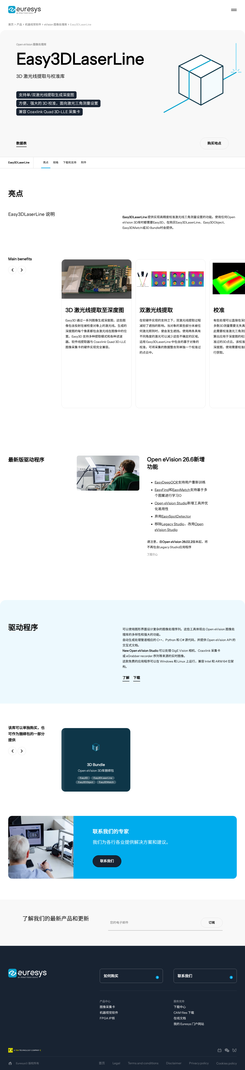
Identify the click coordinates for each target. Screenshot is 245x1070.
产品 (19, 24)
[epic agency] (10, 1063)
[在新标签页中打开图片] (96, 279)
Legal (116, 1063)
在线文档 (180, 1018)
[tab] (45, 162)
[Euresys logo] (27, 973)
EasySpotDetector (176, 516)
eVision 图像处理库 (55, 24)
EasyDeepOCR (166, 482)
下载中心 (180, 1007)
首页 (11, 24)
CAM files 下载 (184, 1013)
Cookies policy (226, 1063)
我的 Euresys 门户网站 (189, 1024)
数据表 (21, 143)
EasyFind (162, 490)
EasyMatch (181, 490)
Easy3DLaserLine (80, 24)
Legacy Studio (173, 524)
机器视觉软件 (33, 24)
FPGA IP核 (107, 1018)
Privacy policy (199, 1063)
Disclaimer (173, 1063)
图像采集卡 (107, 1007)
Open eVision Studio (171, 503)
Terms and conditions (143, 1063)
